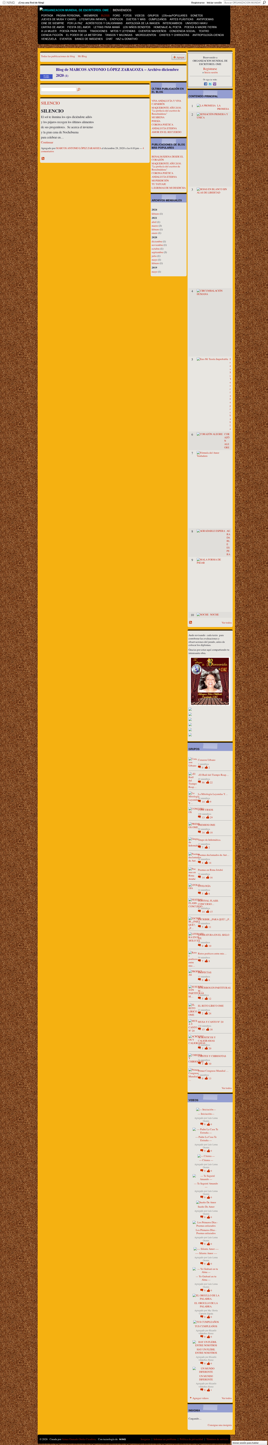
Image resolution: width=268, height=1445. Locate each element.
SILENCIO (50, 103)
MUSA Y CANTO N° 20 (210, 1022)
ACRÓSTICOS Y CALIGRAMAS (207, 1039)
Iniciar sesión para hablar (246, 1443)
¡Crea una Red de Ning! (31, 2)
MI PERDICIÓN (160, 180)
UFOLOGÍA (204, 886)
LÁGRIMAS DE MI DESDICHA (169, 188)
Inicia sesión (211, 72)
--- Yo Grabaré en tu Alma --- (206, 1278)
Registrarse (198, 2)
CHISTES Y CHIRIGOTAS (212, 1056)
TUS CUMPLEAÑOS (206, 1326)
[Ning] (8, 2)
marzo (155, 225)
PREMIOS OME (206, 825)
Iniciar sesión (214, 2)
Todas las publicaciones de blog (58, 56)
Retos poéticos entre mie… (212, 953)
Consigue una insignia (220, 1425)
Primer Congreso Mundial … (213, 1070)
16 (211, 877)
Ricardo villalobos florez (207, 1332)
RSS (43, 158)
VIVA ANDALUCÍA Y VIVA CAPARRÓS (166, 102)
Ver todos (227, 622)
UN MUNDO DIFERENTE (206, 1377)
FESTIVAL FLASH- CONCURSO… (208, 902)
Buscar (264, 2)
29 (211, 817)
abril (154, 222)
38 (211, 1029)
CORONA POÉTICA (162, 124)
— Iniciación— (206, 1113)
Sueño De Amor (206, 1206)
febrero (155, 213)
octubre (156, 248)
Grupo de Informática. (209, 840)
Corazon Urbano (206, 760)
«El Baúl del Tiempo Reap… (213, 775)
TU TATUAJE (159, 184)
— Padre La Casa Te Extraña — (206, 1138)
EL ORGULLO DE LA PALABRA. (206, 1304)
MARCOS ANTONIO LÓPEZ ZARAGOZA (78, 148)
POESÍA (156, 121)
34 (203, 832)
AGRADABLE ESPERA (228, 542)
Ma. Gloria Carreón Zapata (208, 1312)
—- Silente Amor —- (206, 1253)
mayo (154, 259)
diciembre (157, 241)
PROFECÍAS (204, 972)
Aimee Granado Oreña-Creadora (79, 1439)
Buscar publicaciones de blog (79, 90)
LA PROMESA (223, 107)
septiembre (157, 252)
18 (211, 832)
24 (210, 1013)
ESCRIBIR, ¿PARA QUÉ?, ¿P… (215, 919)
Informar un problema (165, 1439)
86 (203, 782)
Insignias (145, 1439)
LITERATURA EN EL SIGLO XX (213, 936)
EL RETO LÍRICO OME (211, 1005)
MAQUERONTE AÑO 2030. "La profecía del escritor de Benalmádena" (166, 110)
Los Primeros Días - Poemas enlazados (206, 1231)
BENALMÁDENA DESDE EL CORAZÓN (167, 158)
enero (155, 233)
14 (203, 801)
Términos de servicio (217, 1439)
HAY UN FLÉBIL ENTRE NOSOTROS (206, 1351)
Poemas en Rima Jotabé (210, 870)
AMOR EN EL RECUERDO (166, 132)
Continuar (47, 142)
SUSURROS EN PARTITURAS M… (214, 989)
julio (154, 256)
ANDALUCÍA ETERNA (164, 128)
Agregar (180, 57)
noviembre (157, 245)
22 (211, 782)
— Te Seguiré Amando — (206, 1185)
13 (203, 817)
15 (211, 911)
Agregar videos (200, 1398)
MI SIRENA (158, 117)
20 (210, 1048)
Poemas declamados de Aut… (213, 855)
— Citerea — (206, 1160)
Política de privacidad (191, 1439)
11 (210, 927)
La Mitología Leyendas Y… (213, 794)
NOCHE (214, 614)
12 (210, 998)
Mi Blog (82, 56)
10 (210, 946)
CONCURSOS (205, 809)
